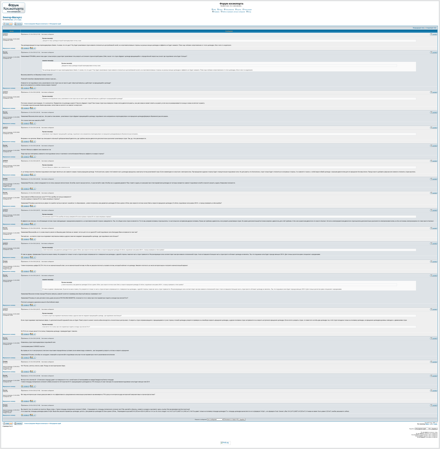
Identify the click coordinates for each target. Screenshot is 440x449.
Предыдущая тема (418, 28)
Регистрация (248, 9)
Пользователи (230, 9)
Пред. (11, 19)
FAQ (214, 9)
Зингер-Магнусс (12, 17)
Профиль (216, 11)
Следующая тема (431, 28)
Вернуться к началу (9, 48)
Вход (249, 11)
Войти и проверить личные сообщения (234, 11)
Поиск (221, 9)
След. (19, 19)
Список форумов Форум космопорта (36, 23)
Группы (239, 9)
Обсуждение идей (55, 23)
